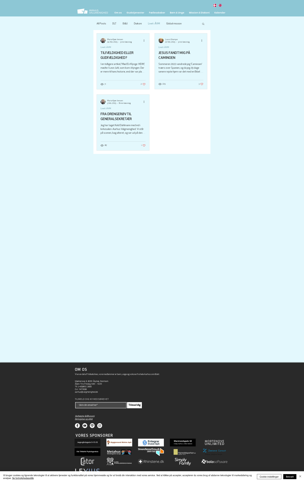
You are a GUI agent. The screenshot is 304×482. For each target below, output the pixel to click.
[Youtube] (84, 425)
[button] (203, 24)
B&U (125, 23)
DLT (114, 23)
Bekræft (290, 476)
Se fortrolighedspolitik (23, 478)
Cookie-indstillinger (269, 476)
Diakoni (138, 23)
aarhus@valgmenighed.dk (86, 391)
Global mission (174, 23)
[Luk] (300, 476)
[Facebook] (77, 425)
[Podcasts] (92, 425)
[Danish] (214, 5)
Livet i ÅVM (154, 23)
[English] (220, 5)
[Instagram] (99, 425)
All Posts (101, 23)
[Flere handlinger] (145, 40)
